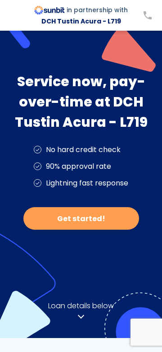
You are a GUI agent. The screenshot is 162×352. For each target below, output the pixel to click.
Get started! (81, 218)
